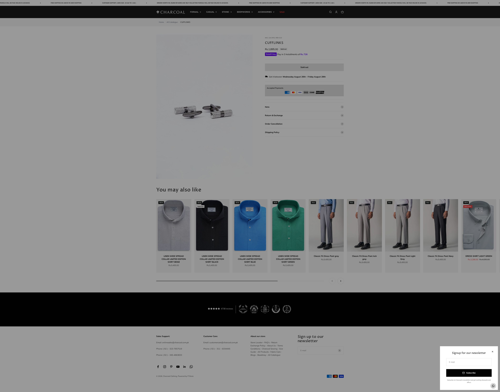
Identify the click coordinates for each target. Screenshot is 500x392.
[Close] (492, 351)
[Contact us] (493, 386)
